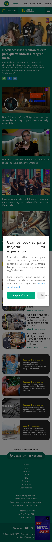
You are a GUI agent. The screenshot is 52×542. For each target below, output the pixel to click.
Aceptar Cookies (21, 295)
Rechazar (43, 295)
